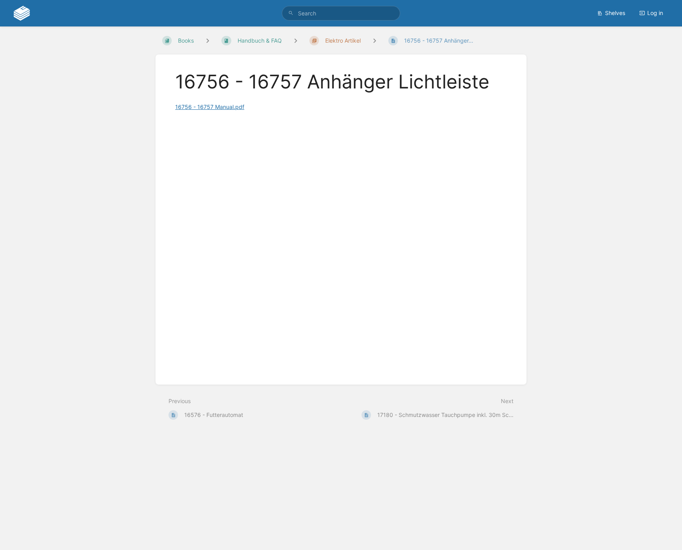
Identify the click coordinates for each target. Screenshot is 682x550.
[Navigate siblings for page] (374, 40)
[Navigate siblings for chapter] (296, 40)
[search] (341, 13)
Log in (655, 12)
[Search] (291, 13)
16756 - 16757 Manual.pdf (209, 106)
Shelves (615, 12)
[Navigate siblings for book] (207, 40)
